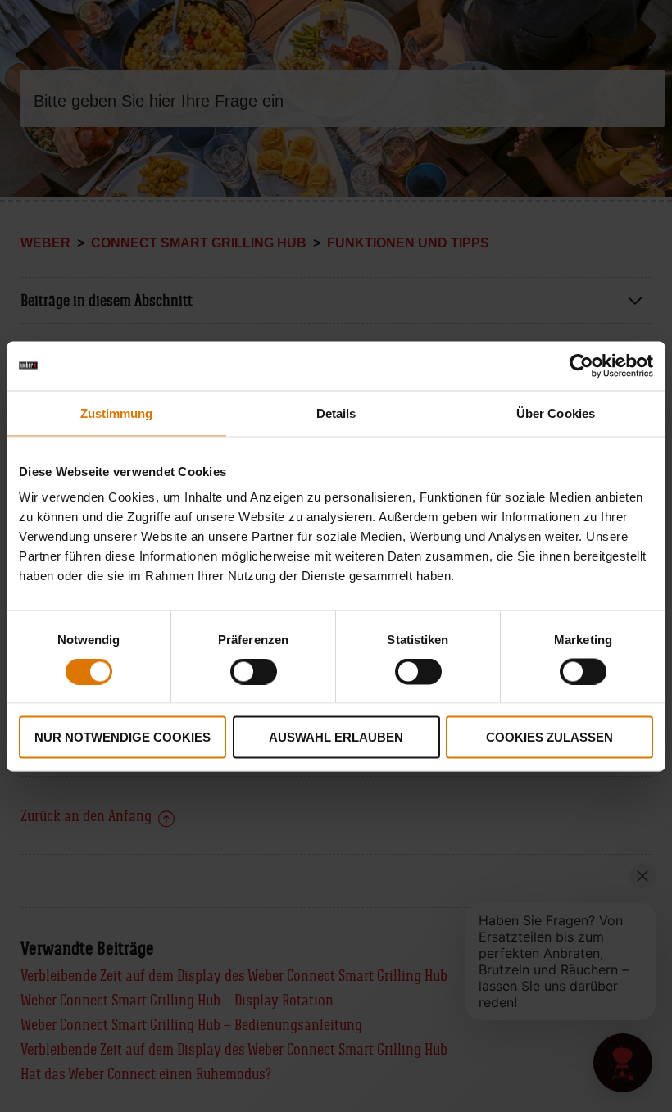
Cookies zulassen (549, 737)
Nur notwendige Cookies (122, 737)
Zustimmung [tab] (116, 413)
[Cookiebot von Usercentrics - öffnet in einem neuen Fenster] (581, 365)
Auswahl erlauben (336, 737)
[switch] (253, 671)
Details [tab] (336, 413)
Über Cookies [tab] (555, 413)
